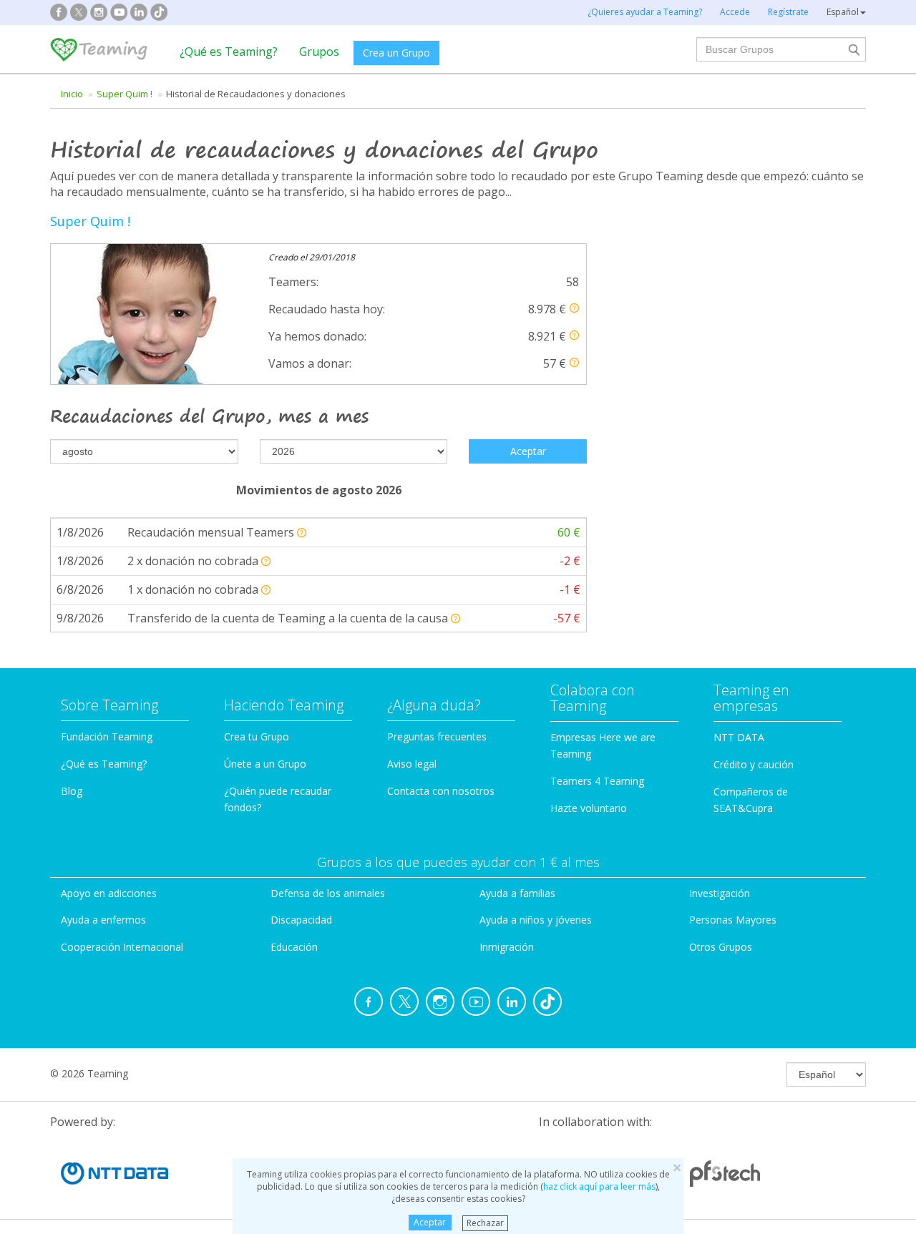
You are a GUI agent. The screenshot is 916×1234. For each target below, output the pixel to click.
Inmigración (506, 947)
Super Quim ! (124, 93)
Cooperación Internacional (122, 947)
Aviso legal (412, 763)
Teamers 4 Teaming (597, 781)
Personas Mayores (732, 919)
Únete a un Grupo (265, 763)
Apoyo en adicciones (109, 893)
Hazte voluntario (588, 808)
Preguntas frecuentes (437, 736)
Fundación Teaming (106, 736)
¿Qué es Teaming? (229, 51)
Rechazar (485, 1222)
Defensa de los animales (328, 893)
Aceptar (430, 1222)
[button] (574, 308)
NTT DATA (738, 737)
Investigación (719, 893)
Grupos (319, 51)
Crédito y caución (753, 764)
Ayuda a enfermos (103, 919)
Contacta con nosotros (440, 791)
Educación (294, 947)
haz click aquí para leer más (599, 1186)
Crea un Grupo (396, 52)
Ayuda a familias (517, 893)
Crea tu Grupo (256, 736)
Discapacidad (301, 919)
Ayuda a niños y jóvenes (535, 919)
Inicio (72, 93)
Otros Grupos (720, 947)
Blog (71, 791)
